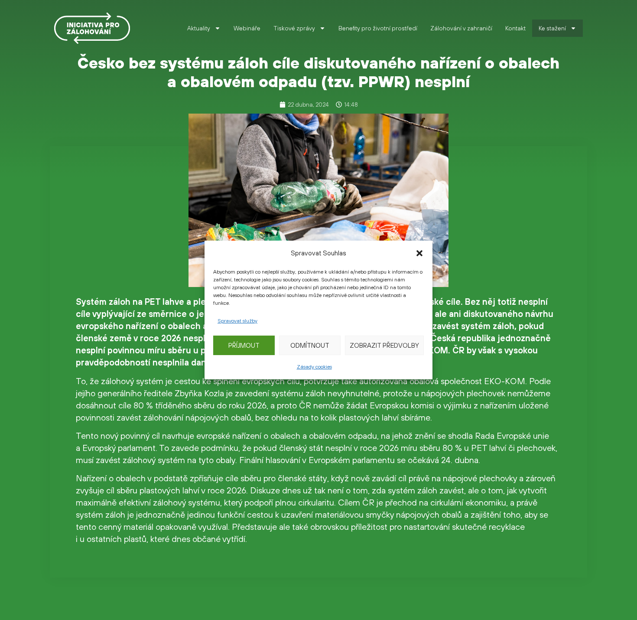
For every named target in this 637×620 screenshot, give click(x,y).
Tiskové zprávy (294, 28)
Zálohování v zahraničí (461, 28)
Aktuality (198, 28)
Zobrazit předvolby (384, 345)
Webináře (247, 28)
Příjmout (244, 345)
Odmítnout (309, 345)
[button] (419, 253)
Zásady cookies (314, 367)
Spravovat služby (237, 321)
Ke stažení (552, 28)
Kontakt (515, 28)
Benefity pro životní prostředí (377, 28)
